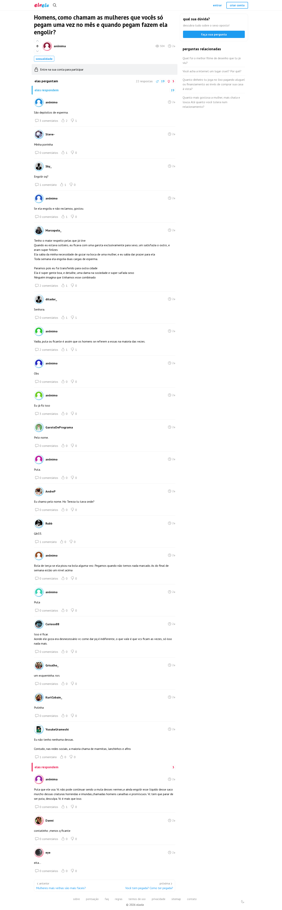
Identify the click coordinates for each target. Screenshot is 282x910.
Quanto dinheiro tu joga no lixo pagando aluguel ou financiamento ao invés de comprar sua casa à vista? (214, 84)
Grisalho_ (52, 665)
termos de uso (137, 899)
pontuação (92, 899)
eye (47, 852)
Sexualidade (44, 59)
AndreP (50, 491)
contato (192, 899)
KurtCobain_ (53, 697)
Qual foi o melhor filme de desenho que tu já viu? (212, 60)
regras (118, 899)
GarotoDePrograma (59, 427)
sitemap (176, 899)
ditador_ (51, 299)
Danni (49, 820)
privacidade (158, 899)
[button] (243, 901)
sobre (76, 899)
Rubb (48, 523)
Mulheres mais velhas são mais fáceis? (61, 888)
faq (107, 899)
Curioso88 (52, 624)
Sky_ (48, 166)
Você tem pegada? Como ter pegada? (149, 888)
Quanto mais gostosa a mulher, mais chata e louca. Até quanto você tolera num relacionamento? (211, 102)
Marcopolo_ (53, 230)
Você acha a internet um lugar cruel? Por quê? (212, 71)
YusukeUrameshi (57, 729)
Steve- (50, 134)
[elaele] (41, 5)
